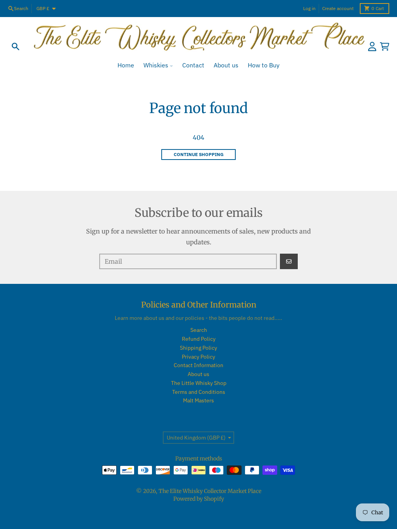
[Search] (15, 46)
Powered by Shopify (198, 498)
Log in (309, 8)
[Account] (372, 46)
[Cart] (384, 46)
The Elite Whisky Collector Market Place (210, 491)
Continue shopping (199, 154)
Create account (338, 8)
